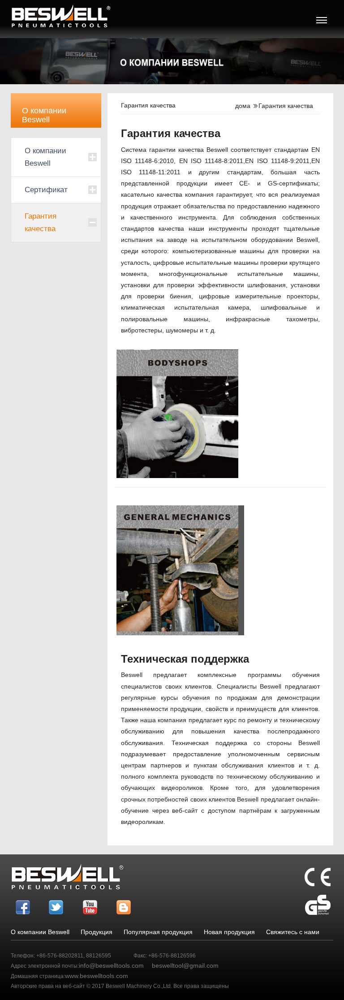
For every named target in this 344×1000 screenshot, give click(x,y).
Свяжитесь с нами (292, 931)
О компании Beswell (45, 157)
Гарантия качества (40, 222)
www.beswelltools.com (96, 975)
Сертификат (46, 189)
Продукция (96, 931)
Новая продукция (229, 931)
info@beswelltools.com (111, 965)
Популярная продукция (158, 931)
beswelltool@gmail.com (185, 965)
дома (242, 105)
